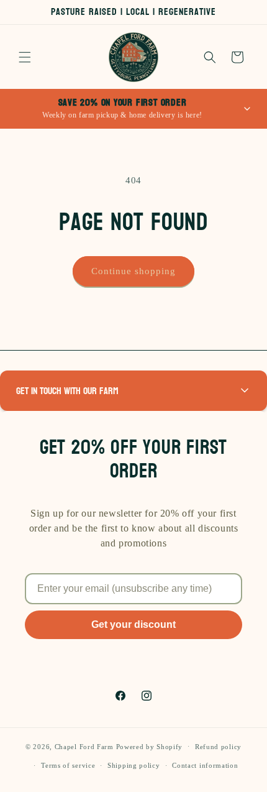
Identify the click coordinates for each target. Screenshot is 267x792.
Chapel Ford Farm (84, 746)
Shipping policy (133, 765)
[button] (24, 57)
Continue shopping (133, 271)
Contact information (205, 765)
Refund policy (218, 746)
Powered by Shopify (149, 746)
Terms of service (68, 765)
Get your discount (133, 624)
